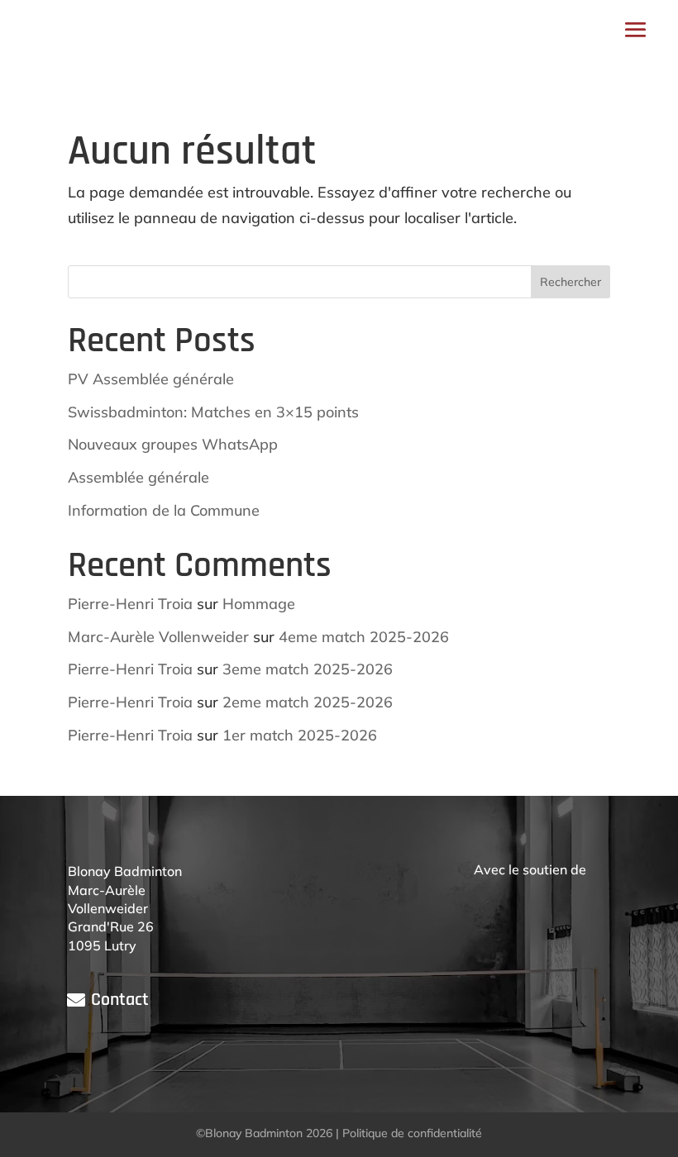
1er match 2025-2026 (299, 735)
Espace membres (371, 29)
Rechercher (570, 281)
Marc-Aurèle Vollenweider (158, 636)
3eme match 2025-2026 (307, 668)
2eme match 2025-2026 (307, 702)
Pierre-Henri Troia (130, 603)
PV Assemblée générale (151, 378)
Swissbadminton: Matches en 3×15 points (213, 411)
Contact (120, 1000)
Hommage (258, 603)
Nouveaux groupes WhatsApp (173, 444)
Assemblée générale (138, 477)
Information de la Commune (164, 510)
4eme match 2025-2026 (364, 636)
